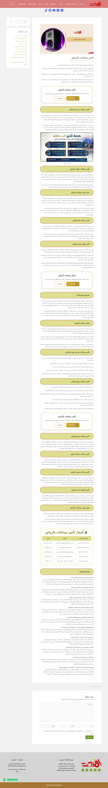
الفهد (67, 202)
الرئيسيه (81, 4)
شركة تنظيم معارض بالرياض (20, 46)
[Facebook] (61, 10)
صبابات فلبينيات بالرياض (21, 41)
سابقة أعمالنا (53, 4)
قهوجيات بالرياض (23, 43)
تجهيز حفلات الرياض (22, 49)
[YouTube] (91, 770)
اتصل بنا (46, 4)
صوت (55, 198)
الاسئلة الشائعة (22, 4)
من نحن (40, 4)
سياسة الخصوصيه (32, 4)
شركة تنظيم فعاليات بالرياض (20, 54)
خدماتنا (61, 4)
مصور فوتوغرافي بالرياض (71, 4)
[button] (11, 4)
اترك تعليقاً (91, 60)
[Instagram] (57, 10)
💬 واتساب (59, 98)
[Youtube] (54, 10)
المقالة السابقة (96, 686)
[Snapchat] (50, 10)
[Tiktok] (46, 10)
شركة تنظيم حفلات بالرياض (20, 38)
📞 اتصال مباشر (73, 98)
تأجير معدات (84, 60)
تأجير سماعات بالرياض (21, 35)
